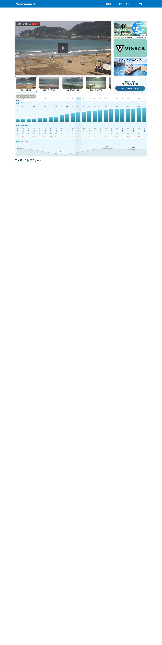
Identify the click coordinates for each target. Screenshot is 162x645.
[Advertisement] (81, 15)
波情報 (108, 3)
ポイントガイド (125, 3)
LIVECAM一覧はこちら (130, 88)
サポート (142, 3)
